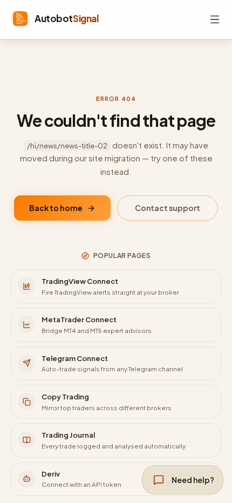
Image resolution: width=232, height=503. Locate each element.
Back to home (56, 208)
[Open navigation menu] (215, 19)
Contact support (167, 208)
